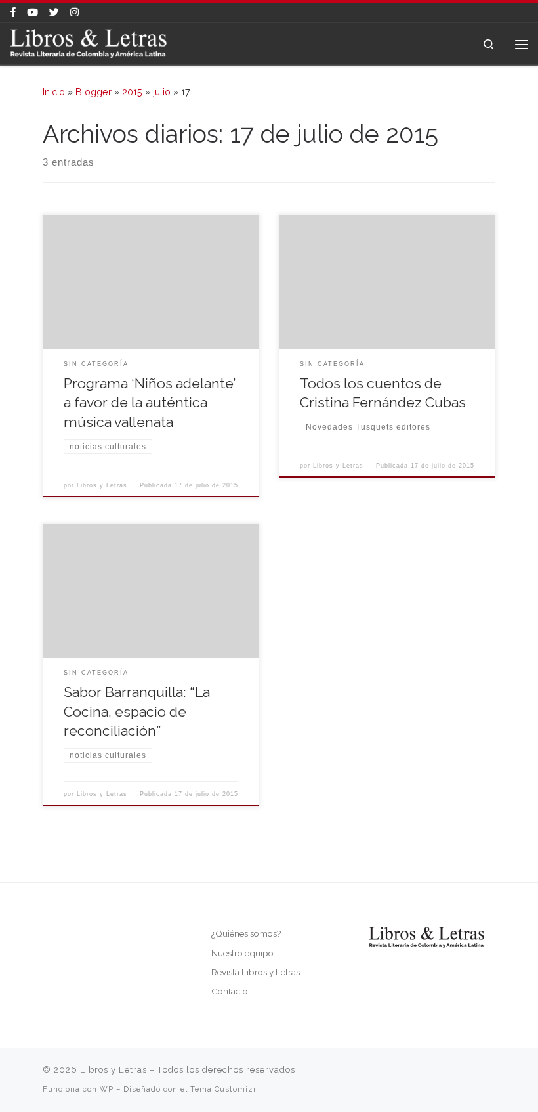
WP (107, 1089)
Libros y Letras (102, 485)
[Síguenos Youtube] (32, 12)
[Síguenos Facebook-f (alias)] (13, 12)
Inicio (54, 92)
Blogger (93, 92)
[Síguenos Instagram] (74, 12)
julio (162, 92)
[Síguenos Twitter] (54, 12)
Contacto (229, 991)
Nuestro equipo (242, 953)
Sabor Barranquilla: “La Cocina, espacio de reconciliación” (137, 712)
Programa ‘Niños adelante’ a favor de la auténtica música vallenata (150, 403)
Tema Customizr (223, 1089)
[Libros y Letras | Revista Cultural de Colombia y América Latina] (88, 42)
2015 (132, 92)
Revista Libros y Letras (255, 972)
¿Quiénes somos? (246, 933)
